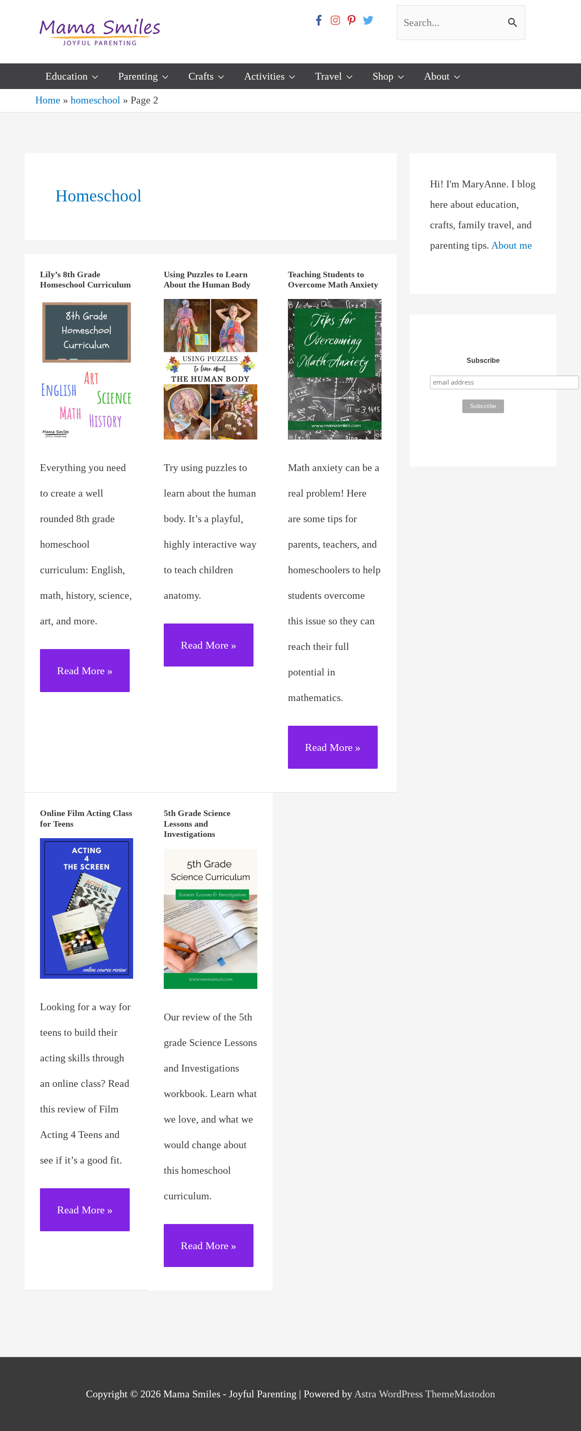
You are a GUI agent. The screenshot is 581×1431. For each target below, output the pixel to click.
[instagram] (337, 20)
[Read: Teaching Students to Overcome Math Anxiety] (335, 368)
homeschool (95, 100)
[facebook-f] (320, 20)
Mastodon (474, 1393)
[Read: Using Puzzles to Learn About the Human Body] (210, 368)
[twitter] (370, 20)
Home (47, 100)
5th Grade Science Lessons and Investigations (197, 823)
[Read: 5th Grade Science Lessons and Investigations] (210, 917)
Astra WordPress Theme (404, 1393)
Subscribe (483, 360)
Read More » (85, 678)
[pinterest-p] (353, 20)
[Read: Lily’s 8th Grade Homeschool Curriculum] (87, 368)
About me (511, 245)
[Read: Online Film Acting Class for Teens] (87, 907)
